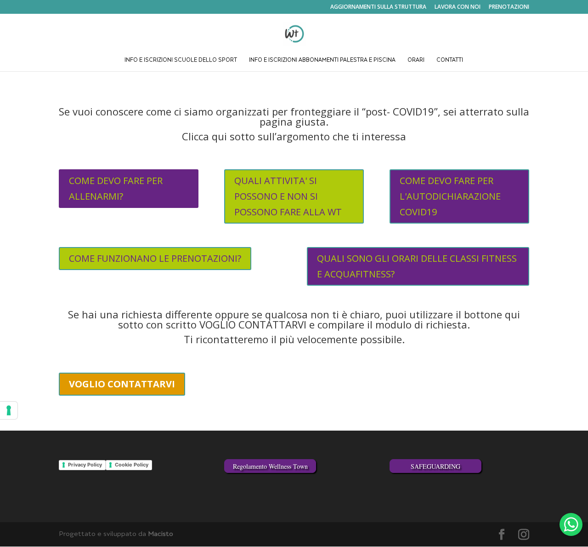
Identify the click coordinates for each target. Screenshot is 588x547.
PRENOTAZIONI (509, 7)
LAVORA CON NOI (458, 7)
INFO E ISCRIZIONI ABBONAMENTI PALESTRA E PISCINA (322, 60)
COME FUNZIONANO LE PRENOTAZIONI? (155, 258)
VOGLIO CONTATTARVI (122, 384)
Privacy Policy (85, 464)
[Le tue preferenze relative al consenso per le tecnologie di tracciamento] (8, 410)
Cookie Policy (131, 464)
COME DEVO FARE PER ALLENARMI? (116, 188)
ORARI (415, 60)
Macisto (160, 534)
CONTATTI (449, 60)
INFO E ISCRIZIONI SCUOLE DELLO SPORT (180, 60)
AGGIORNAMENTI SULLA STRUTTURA (378, 7)
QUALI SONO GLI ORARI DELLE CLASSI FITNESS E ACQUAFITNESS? (417, 266)
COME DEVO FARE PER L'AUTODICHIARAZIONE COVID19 (450, 196)
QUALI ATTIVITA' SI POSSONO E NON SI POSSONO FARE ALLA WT (288, 196)
